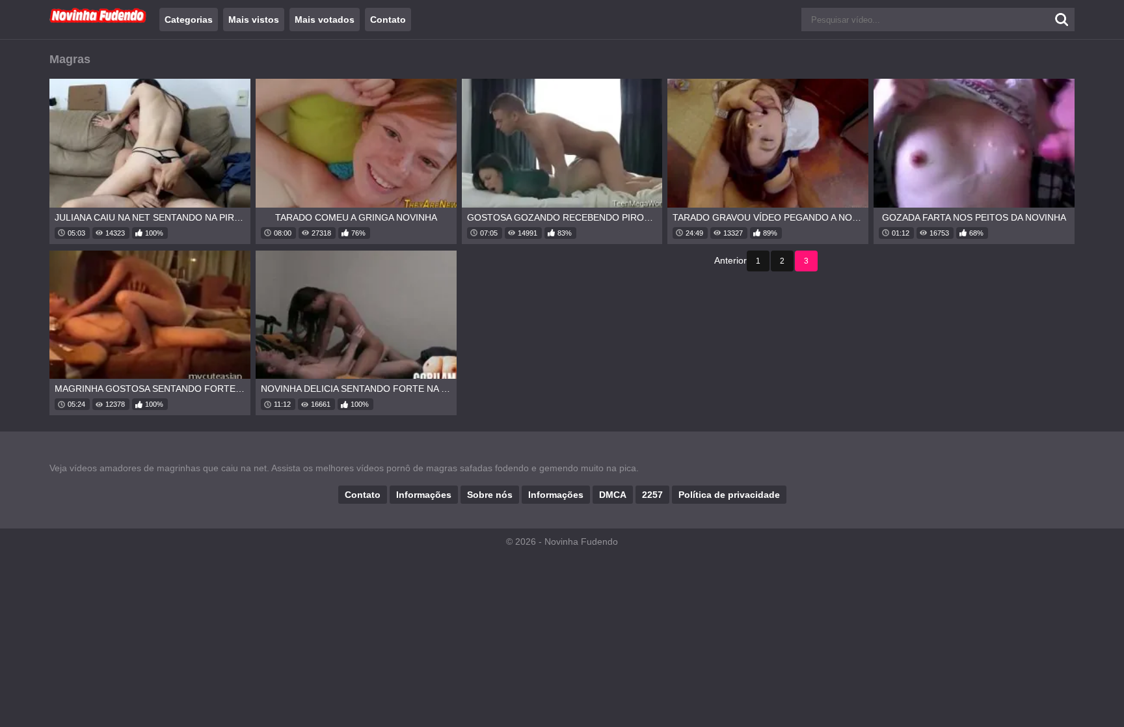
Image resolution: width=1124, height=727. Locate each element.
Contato (388, 19)
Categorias (189, 19)
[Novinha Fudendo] (98, 20)
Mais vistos (253, 19)
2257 (652, 494)
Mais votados (325, 19)
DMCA (612, 494)
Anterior (730, 260)
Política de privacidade (729, 494)
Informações (423, 494)
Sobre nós (490, 494)
